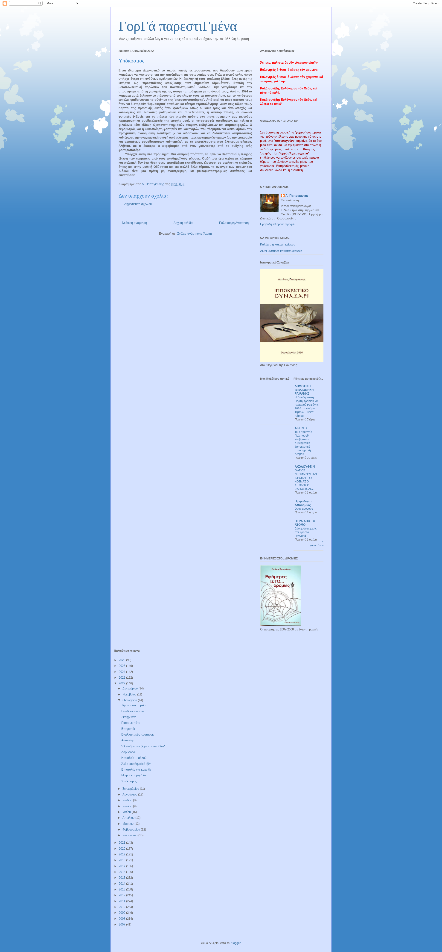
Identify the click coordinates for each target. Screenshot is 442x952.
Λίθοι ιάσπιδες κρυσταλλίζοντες (281, 251)
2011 (122, 901)
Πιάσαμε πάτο (130, 722)
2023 (122, 677)
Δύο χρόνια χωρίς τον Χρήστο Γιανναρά (306, 532)
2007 (122, 924)
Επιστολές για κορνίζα (136, 769)
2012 (122, 895)
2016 (122, 872)
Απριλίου (128, 817)
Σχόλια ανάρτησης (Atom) (194, 233)
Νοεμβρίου (129, 694)
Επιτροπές (128, 728)
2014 (122, 883)
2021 (122, 842)
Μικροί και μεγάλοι (133, 775)
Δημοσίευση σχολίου (138, 204)
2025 (122, 666)
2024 (122, 672)
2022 (122, 683)
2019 (122, 854)
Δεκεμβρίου (130, 688)
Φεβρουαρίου (131, 829)
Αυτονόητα (128, 740)
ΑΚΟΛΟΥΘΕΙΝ (305, 466)
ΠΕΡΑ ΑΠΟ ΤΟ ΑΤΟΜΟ (305, 522)
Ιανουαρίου (130, 835)
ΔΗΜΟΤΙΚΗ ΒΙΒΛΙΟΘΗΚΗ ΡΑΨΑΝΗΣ (304, 389)
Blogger (235, 943)
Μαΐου (127, 812)
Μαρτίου (128, 823)
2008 (122, 918)
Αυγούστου (130, 794)
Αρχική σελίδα (183, 223)
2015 (122, 877)
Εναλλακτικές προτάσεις (137, 734)
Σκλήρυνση (128, 717)
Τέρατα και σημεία (133, 705)
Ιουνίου (127, 806)
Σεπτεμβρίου (131, 788)
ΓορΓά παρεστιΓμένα (178, 26)
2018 (122, 860)
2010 (122, 907)
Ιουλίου (127, 800)
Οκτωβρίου (130, 700)
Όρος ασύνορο (304, 508)
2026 (122, 660)
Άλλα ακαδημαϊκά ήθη (136, 764)
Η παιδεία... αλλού (133, 758)
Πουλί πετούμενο (132, 711)
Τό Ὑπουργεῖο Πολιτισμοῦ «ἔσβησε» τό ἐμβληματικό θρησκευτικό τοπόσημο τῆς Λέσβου (303, 443)
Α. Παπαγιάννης (296, 195)
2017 (122, 866)
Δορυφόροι (128, 752)
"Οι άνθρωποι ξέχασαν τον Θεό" (143, 746)
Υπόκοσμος (129, 781)
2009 (122, 912)
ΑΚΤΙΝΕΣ (301, 428)
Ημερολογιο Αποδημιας (303, 503)
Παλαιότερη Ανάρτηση (234, 223)
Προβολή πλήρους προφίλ (277, 224)
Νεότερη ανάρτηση (134, 223)
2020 (122, 848)
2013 (122, 889)
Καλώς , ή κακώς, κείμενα (277, 244)
